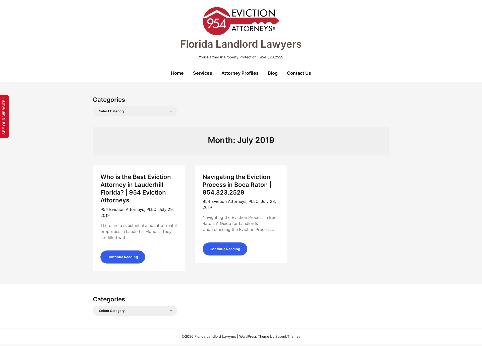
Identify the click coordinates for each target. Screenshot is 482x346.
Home (177, 73)
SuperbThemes (287, 336)
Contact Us (299, 73)
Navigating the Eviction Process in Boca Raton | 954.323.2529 (237, 184)
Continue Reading (122, 257)
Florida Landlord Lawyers (241, 44)
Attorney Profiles (240, 73)
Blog (273, 73)
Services (202, 73)
